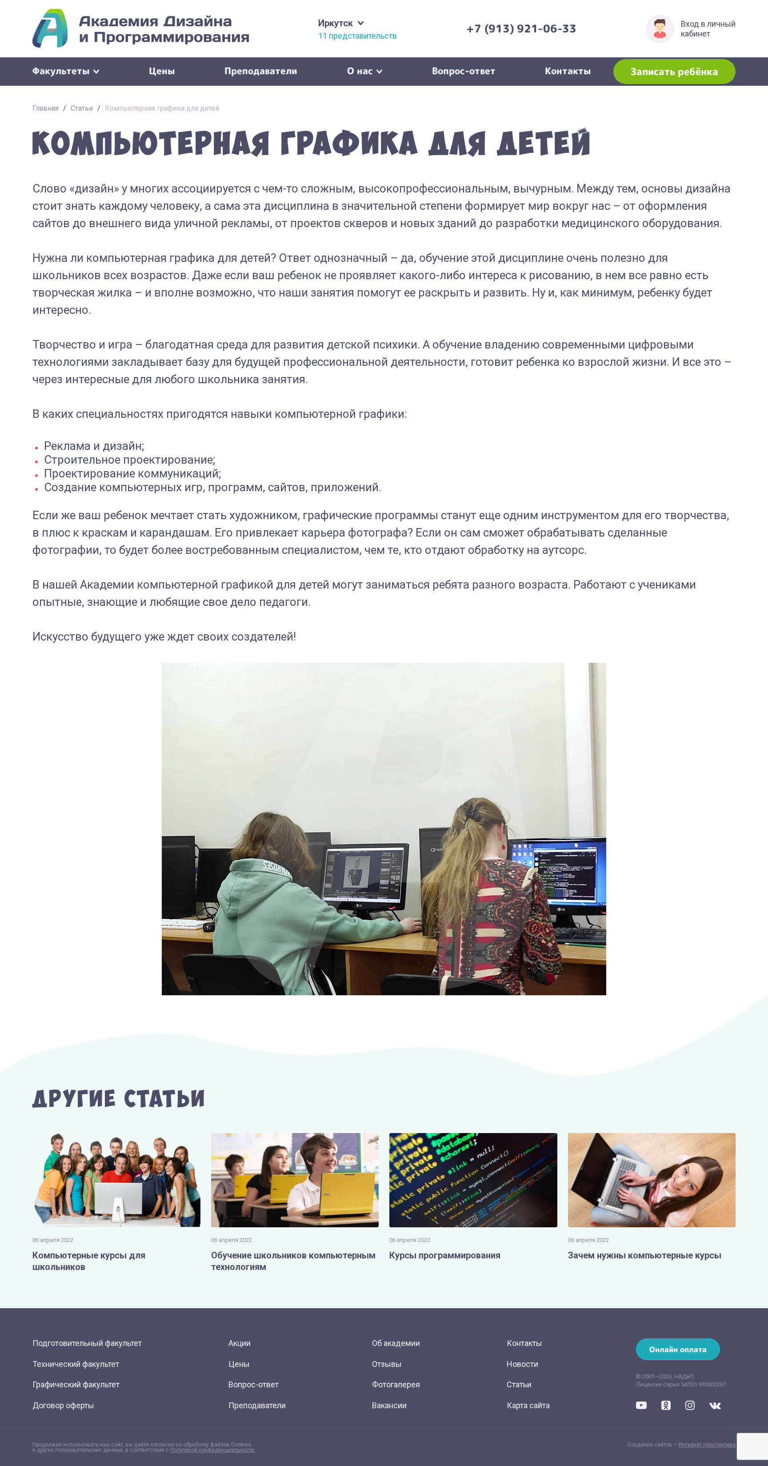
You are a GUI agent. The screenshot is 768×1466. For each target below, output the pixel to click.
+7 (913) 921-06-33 (521, 28)
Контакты (568, 70)
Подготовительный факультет (87, 1343)
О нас (360, 70)
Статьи (82, 108)
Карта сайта (528, 1405)
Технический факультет (75, 1364)
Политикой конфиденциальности (212, 1450)
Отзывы (387, 1364)
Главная (45, 108)
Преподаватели (260, 70)
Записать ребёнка (674, 71)
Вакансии (389, 1405)
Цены (162, 70)
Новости (522, 1364)
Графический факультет (76, 1384)
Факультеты (61, 70)
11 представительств (357, 36)
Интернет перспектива (707, 1445)
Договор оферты (63, 1405)
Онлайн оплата (678, 1349)
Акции (239, 1343)
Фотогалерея (396, 1384)
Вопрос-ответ (464, 70)
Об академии (396, 1343)
